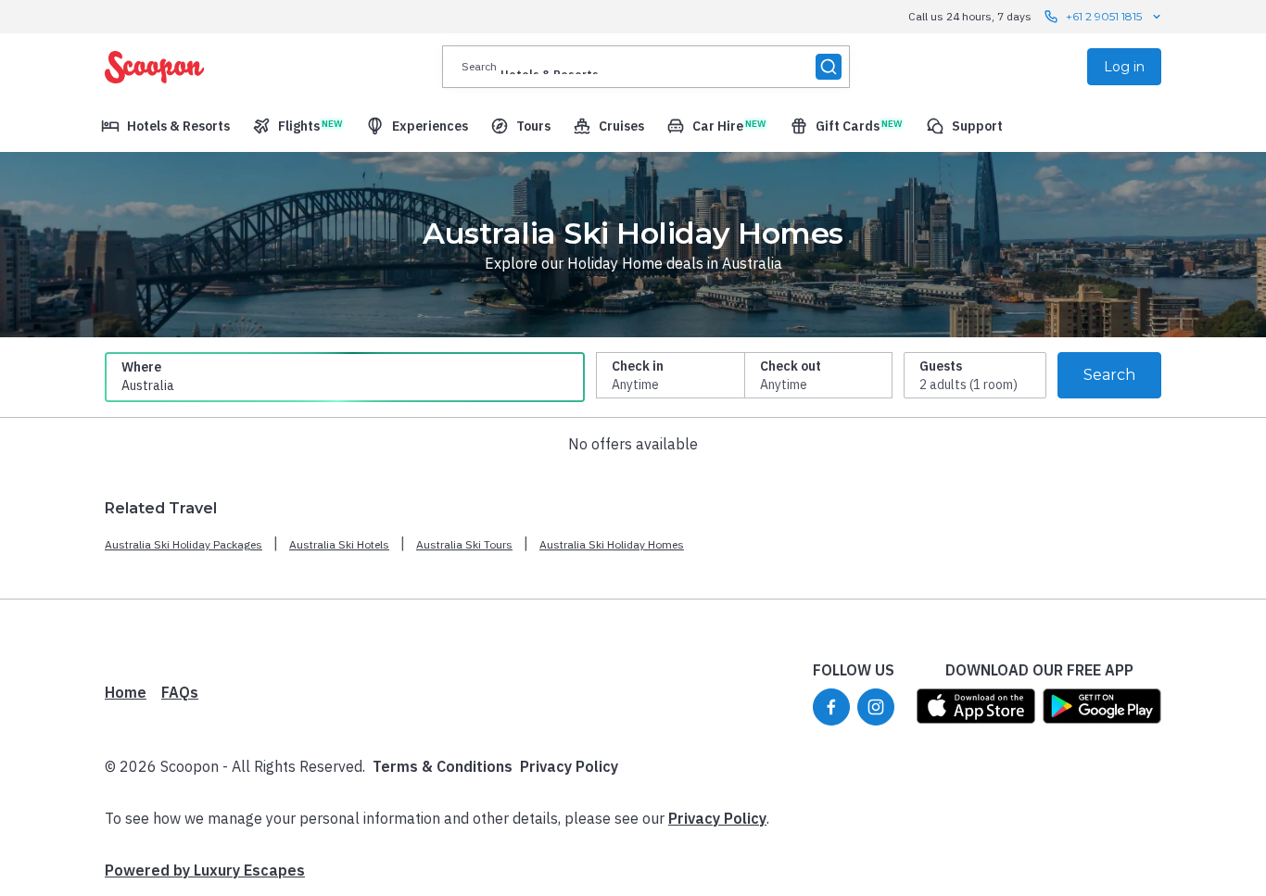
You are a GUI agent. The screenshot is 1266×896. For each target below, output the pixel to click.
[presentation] (646, 66)
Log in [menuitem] (1124, 66)
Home (125, 692)
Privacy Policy (569, 766)
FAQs (179, 692)
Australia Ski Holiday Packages (183, 544)
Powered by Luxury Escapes (205, 870)
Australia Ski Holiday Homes (611, 544)
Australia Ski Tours (464, 544)
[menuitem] (165, 126)
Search (1109, 375)
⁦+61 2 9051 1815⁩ (1104, 16)
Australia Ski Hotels (339, 544)
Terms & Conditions (443, 766)
